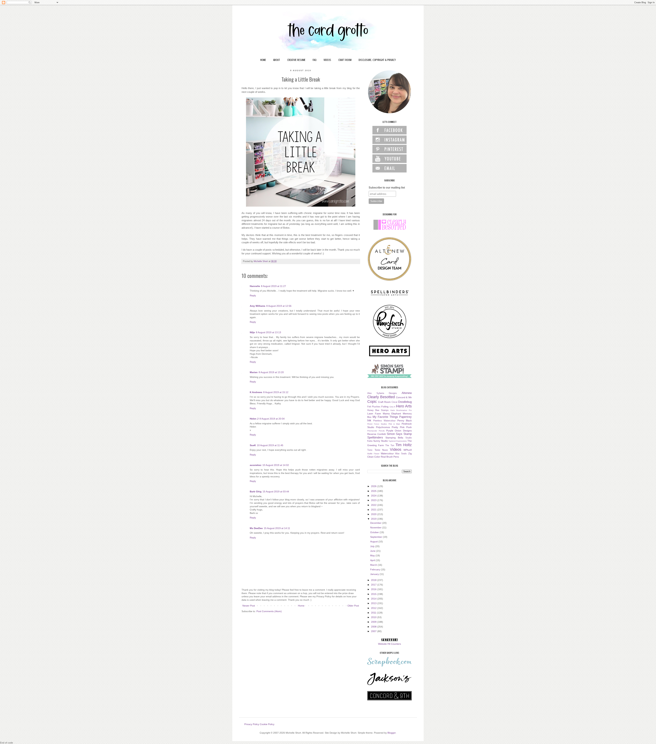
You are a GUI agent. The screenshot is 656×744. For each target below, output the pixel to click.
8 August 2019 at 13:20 (271, 372)
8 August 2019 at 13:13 (268, 332)
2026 (374, 486)
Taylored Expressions (397, 441)
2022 (374, 505)
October (375, 532)
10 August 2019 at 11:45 (270, 445)
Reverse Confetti (376, 434)
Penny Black (404, 420)
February (375, 569)
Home (301, 605)
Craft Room (384, 402)
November (376, 527)
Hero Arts (404, 406)
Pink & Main (394, 424)
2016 (374, 589)
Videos (395, 449)
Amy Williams (257, 306)
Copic (372, 401)
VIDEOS (327, 60)
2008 (374, 626)
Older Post (353, 605)
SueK (253, 445)
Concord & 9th (404, 397)
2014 (374, 598)
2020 (374, 514)
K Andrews (256, 392)
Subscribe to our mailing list (387, 187)
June (373, 551)
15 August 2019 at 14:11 (277, 528)
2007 (374, 631)
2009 (374, 621)
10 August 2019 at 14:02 (275, 465)
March (374, 565)
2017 (374, 584)
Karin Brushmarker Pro (401, 410)
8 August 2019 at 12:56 (278, 306)
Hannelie (255, 286)
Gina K (392, 407)
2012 (374, 608)
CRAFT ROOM (344, 60)
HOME (263, 60)
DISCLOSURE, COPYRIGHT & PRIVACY (377, 60)
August (374, 541)
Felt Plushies (373, 407)
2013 (374, 603)
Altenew (407, 393)
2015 (374, 594)
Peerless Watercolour (384, 421)
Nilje (252, 332)
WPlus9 (408, 450)
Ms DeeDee (256, 528)
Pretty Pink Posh (402, 427)
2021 (374, 509)
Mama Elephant (392, 413)
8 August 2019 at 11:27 (273, 286)
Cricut (394, 402)
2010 (374, 617)
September (376, 537)
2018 (374, 580)
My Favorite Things (385, 416)
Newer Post (248, 605)
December (376, 523)
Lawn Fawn (374, 413)
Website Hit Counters (389, 643)
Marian (254, 372)
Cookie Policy (267, 724)
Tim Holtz (403, 445)
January (375, 574)
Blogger (391, 732)
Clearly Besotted (381, 397)
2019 (374, 518)
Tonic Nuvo (381, 450)
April (373, 560)
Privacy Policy (251, 724)
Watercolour (387, 453)
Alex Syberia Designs (382, 393)
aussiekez (255, 465)
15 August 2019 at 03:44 (276, 491)
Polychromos (383, 427)
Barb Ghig (256, 491)
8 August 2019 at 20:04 (272, 418)
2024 (374, 495)
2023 (374, 500)
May (372, 555)
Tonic (370, 450)
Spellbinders (375, 437)
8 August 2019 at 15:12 (275, 392)
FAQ (314, 60)
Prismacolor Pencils (376, 431)
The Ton (389, 445)
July (372, 546)
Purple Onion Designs (399, 430)
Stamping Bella (394, 437)
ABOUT (276, 60)
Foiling (384, 406)
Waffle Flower (373, 454)
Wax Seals (401, 453)
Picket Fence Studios (377, 424)
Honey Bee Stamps (378, 410)
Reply (253, 295)
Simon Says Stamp (399, 434)
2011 (374, 612)
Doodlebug (405, 401)
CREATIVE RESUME (296, 60)
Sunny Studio (380, 440)
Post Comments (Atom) (269, 611)
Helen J (254, 418)
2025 (374, 491)
